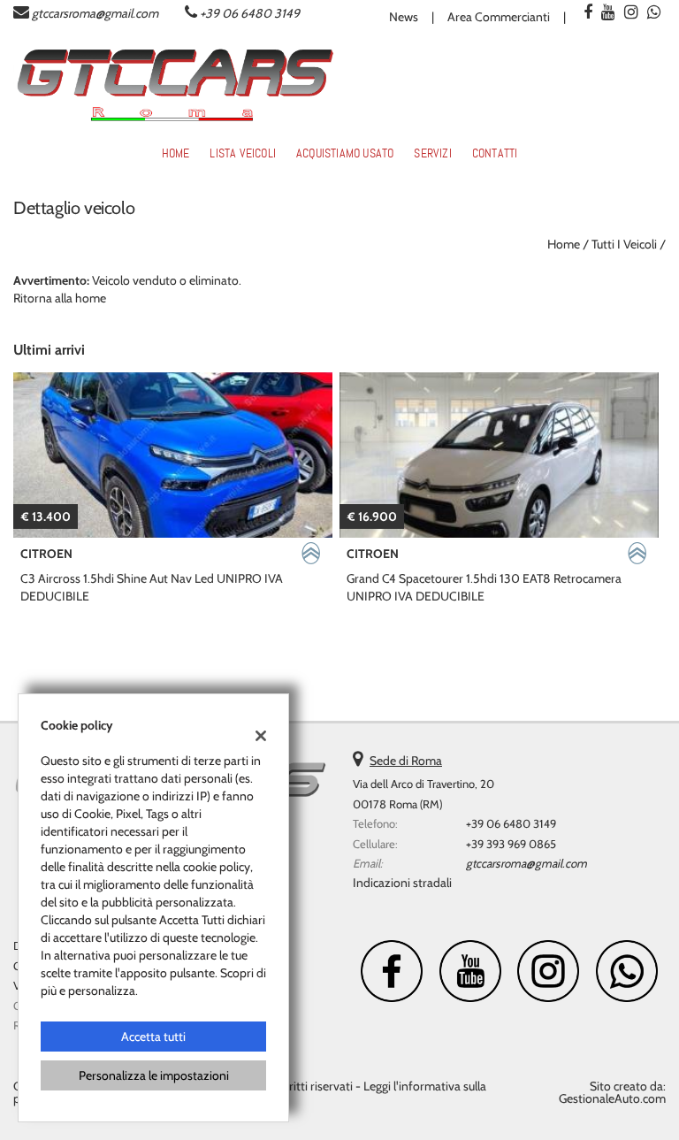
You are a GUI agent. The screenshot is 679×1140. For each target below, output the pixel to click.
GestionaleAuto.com (612, 1098)
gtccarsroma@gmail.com (95, 13)
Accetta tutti (153, 1036)
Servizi (432, 153)
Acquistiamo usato (344, 153)
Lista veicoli (243, 153)
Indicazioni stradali (402, 883)
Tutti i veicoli (624, 244)
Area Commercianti (498, 17)
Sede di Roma (406, 761)
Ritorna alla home (59, 298)
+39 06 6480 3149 (250, 13)
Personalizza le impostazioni (154, 1075)
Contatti (495, 153)
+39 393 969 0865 (511, 844)
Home (176, 153)
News (403, 17)
